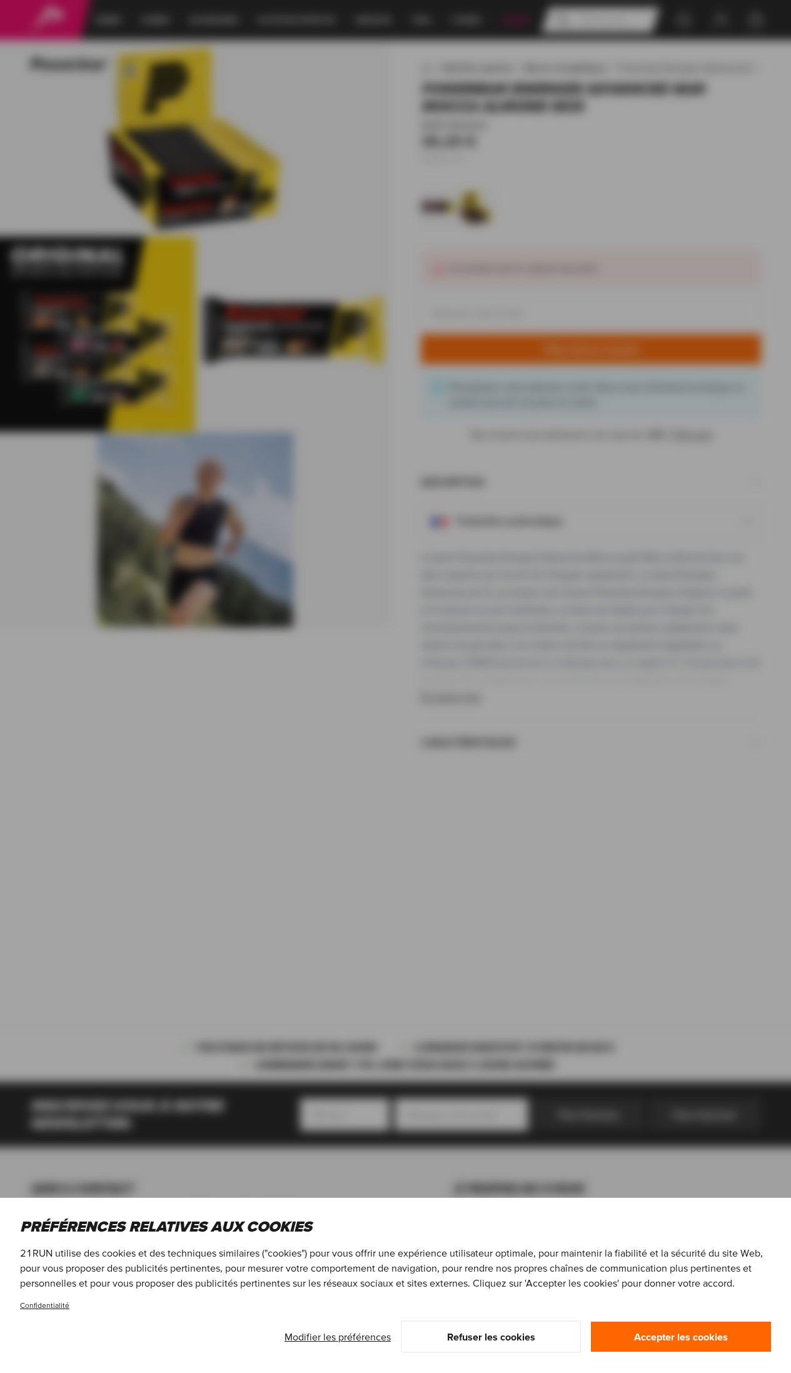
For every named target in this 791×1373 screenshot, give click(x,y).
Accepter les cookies (681, 1336)
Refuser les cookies (491, 1336)
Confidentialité (44, 1305)
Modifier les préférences (338, 1336)
